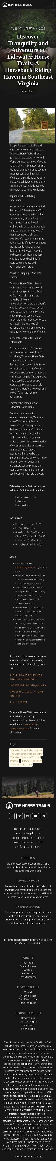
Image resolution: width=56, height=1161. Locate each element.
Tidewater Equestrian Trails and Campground (25, 763)
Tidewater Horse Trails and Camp (26, 753)
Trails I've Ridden (28, 1002)
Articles (28, 969)
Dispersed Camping (28, 1021)
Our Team (28, 962)
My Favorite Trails (28, 995)
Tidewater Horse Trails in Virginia (26, 750)
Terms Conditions (28, 977)
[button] (12, 816)
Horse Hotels (28, 1025)
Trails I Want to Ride (28, 999)
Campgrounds (28, 1018)
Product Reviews (28, 966)
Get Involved (28, 973)
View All (28, 992)
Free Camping (28, 1028)
